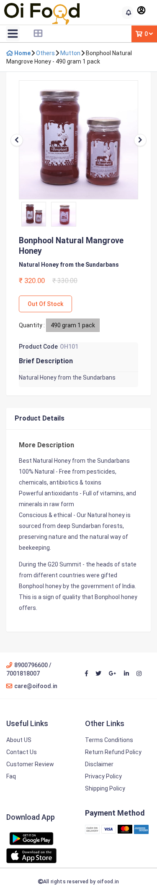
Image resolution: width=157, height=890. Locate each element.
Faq (11, 776)
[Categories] (38, 33)
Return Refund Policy (113, 752)
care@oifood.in (35, 686)
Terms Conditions (109, 740)
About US (18, 740)
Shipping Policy (105, 788)
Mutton (70, 53)
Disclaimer (99, 764)
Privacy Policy (103, 776)
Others (45, 53)
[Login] (142, 11)
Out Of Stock (45, 304)
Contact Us (21, 752)
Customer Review (30, 764)
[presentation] (16, 140)
